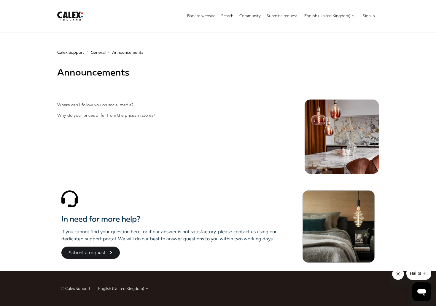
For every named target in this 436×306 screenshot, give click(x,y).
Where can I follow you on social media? (95, 104)
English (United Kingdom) (327, 15)
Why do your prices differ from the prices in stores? (106, 115)
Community (250, 15)
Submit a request (282, 15)
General (98, 52)
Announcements (128, 52)
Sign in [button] (369, 15)
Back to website (201, 15)
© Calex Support (75, 288)
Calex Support (70, 52)
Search (227, 15)
